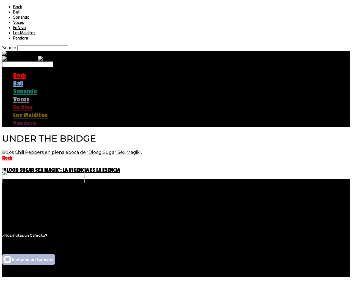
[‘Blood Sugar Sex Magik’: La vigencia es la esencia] (72, 152)
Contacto (23, 214)
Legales (21, 204)
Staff (18, 209)
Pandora (20, 38)
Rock (17, 7)
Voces (18, 23)
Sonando (21, 18)
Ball (16, 12)
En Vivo (19, 28)
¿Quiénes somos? (32, 199)
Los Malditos (24, 33)
